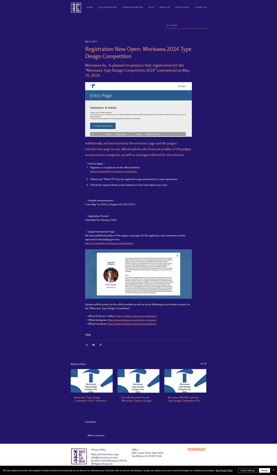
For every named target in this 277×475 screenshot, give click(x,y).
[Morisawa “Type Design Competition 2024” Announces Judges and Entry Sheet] (92, 381)
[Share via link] (100, 344)
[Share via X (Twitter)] (86, 344)
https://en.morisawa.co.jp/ (105, 454)
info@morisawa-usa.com (104, 457)
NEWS (88, 335)
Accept (264, 470)
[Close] (273, 470)
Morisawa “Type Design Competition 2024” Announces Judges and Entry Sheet (90, 399)
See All (203, 364)
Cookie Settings (247, 470)
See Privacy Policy (224, 470)
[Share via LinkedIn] (93, 344)
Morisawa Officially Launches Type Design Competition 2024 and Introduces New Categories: (185, 399)
